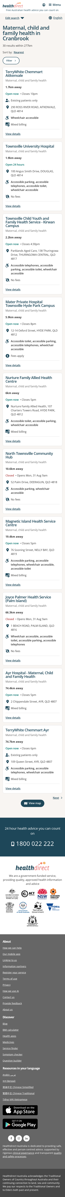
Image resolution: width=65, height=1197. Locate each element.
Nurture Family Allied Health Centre (29, 379)
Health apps (9, 1036)
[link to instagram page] (19, 1138)
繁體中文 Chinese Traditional (18, 1093)
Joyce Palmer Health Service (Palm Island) (28, 598)
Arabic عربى (9, 1074)
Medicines (8, 1042)
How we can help (12, 947)
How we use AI (11, 991)
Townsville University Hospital (30, 146)
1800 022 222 (34, 843)
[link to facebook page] (11, 1138)
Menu (57, 5)
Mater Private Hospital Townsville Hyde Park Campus (30, 303)
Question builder (12, 1060)
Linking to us (10, 960)
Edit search (12, 18)
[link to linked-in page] (26, 1138)
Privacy (6, 984)
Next (56, 798)
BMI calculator (11, 1029)
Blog (5, 1023)
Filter (13, 61)
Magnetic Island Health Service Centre (31, 523)
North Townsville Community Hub (29, 455)
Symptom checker (12, 1054)
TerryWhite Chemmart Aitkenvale (24, 73)
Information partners (14, 966)
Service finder (10, 1048)
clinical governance (23, 1153)
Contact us (8, 997)
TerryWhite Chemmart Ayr (27, 729)
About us (8, 1009)
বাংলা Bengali (9, 1081)
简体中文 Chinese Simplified (18, 1087)
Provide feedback (12, 1003)
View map (36, 803)
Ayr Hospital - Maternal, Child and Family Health (29, 674)
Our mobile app (11, 954)
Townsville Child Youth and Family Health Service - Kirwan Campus (30, 222)
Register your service (14, 972)
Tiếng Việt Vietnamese (15, 1099)
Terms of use (10, 978)
